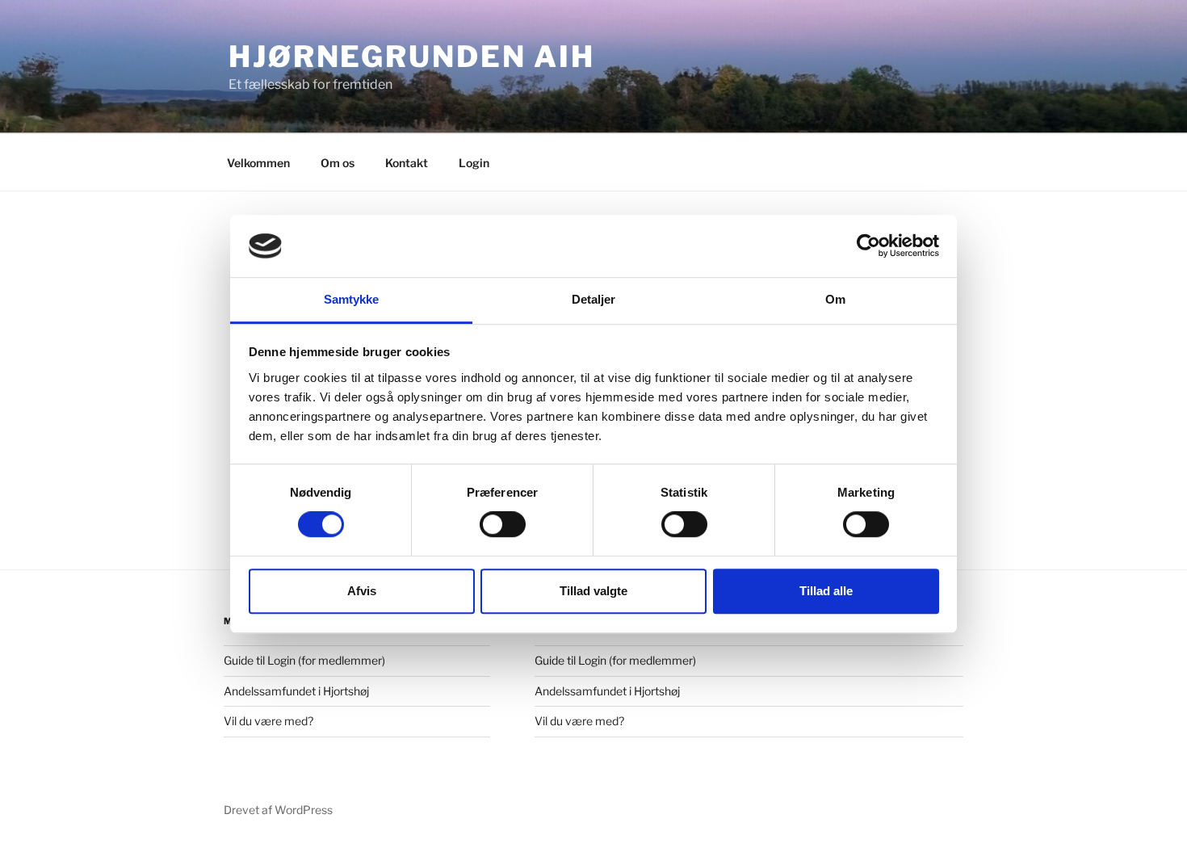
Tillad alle (826, 591)
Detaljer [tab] (594, 299)
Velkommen (258, 163)
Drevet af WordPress (278, 810)
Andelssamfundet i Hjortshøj (296, 691)
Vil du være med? (268, 721)
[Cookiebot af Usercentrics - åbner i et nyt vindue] (868, 246)
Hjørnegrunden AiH (412, 56)
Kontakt (406, 163)
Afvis (361, 591)
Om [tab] (835, 299)
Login (474, 163)
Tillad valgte (593, 591)
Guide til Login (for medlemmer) (304, 660)
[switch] (503, 524)
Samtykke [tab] (352, 299)
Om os (337, 163)
